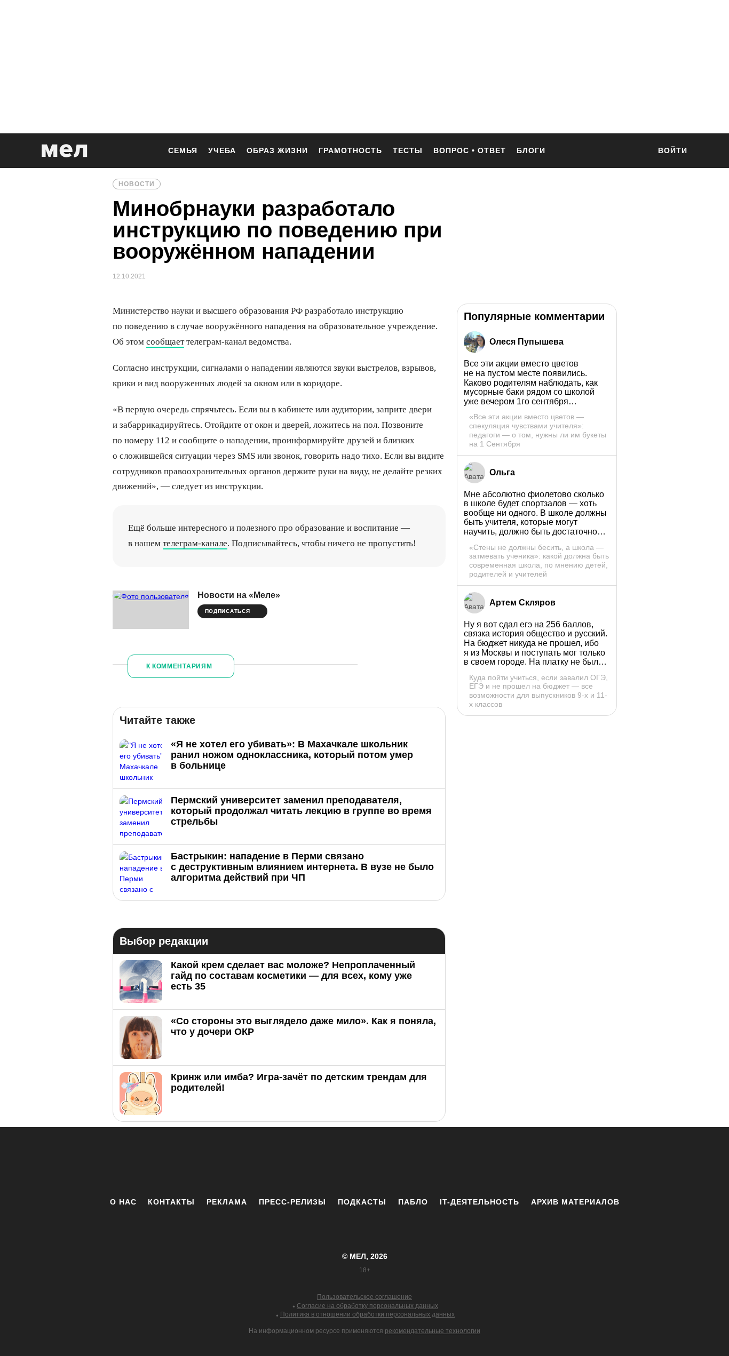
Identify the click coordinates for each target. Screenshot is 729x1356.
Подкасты (362, 1202)
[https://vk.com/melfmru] (335, 1161)
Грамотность (350, 150)
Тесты (408, 150)
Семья (182, 150)
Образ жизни (277, 150)
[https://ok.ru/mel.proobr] (423, 1161)
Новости (136, 184)
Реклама (227, 1202)
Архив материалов (575, 1202)
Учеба (222, 150)
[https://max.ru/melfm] (452, 1161)
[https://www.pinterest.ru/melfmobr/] (394, 1161)
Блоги (531, 150)
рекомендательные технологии (432, 1331)
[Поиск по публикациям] (636, 151)
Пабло (413, 1202)
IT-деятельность (479, 1202)
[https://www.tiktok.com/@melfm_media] (364, 1161)
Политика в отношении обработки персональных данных (367, 1314)
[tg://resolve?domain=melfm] (276, 1161)
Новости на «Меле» (238, 595)
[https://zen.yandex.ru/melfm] (305, 1161)
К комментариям (179, 666)
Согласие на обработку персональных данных (367, 1306)
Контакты (171, 1202)
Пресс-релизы (292, 1202)
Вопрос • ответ (469, 150)
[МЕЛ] (65, 150)
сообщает (165, 342)
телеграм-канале (195, 543)
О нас (123, 1202)
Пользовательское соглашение (364, 1297)
